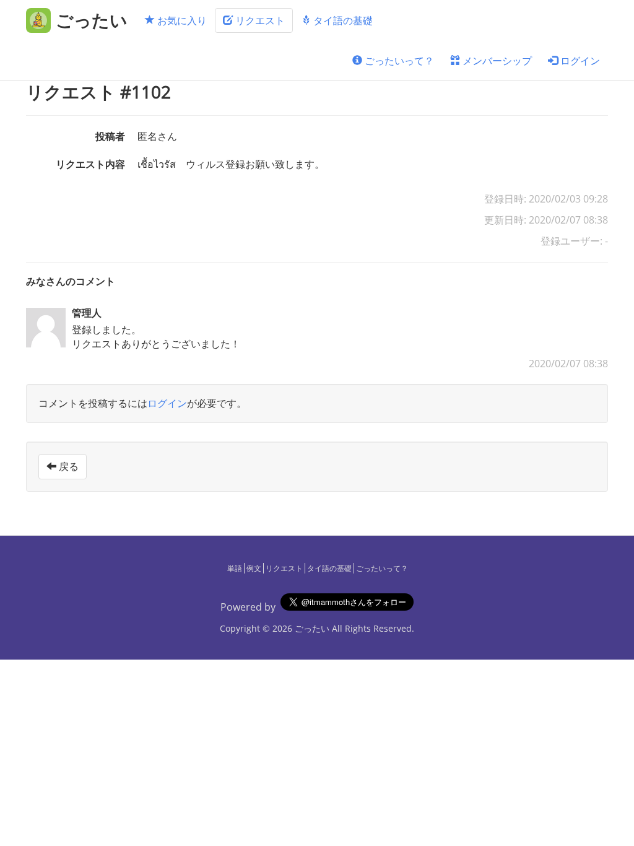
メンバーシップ (496, 61)
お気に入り (181, 20)
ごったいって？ (398, 61)
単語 (234, 568)
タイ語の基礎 (342, 20)
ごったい (312, 628)
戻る (67, 466)
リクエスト (259, 20)
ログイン (579, 61)
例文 (253, 568)
